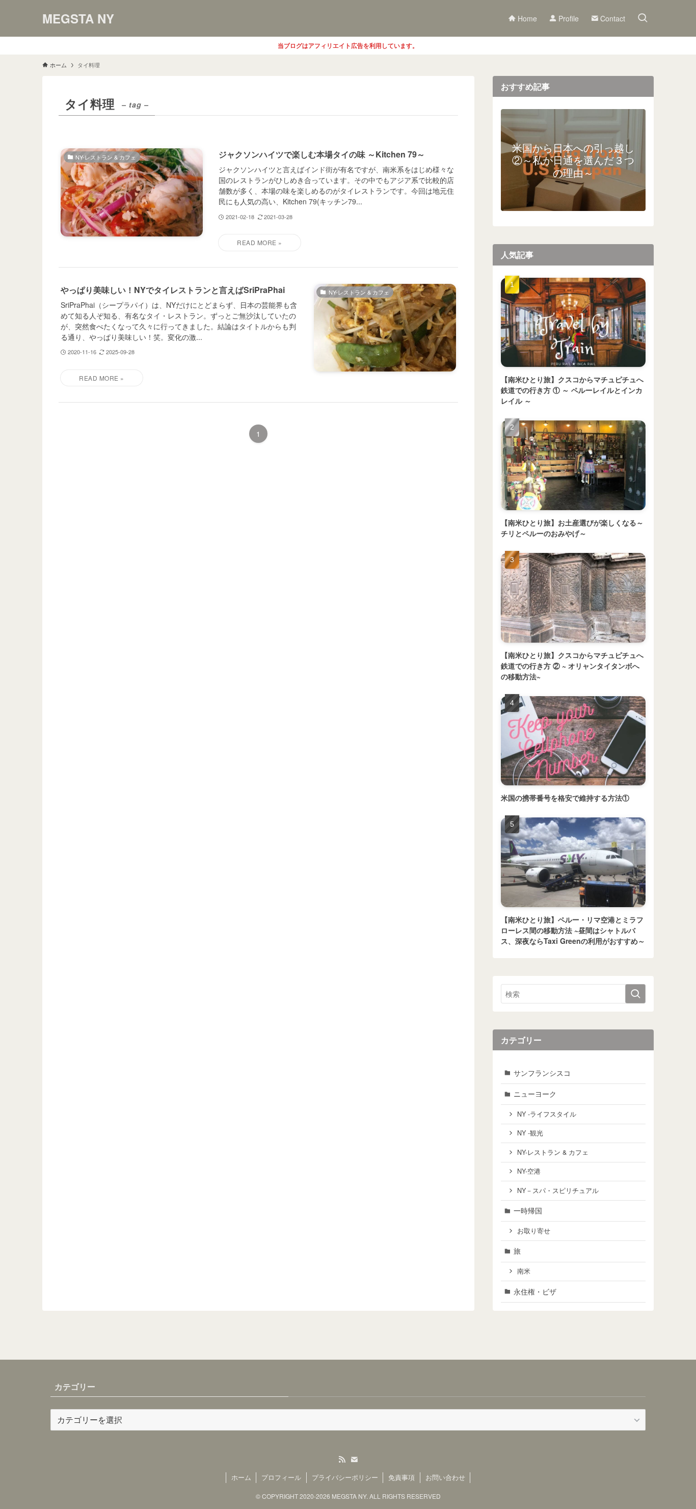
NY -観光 (530, 1132)
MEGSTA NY (78, 18)
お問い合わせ (445, 1477)
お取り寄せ (533, 1230)
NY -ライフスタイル (546, 1114)
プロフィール (281, 1477)
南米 (523, 1271)
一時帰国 (528, 1210)
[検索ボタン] (642, 18)
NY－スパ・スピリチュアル (558, 1190)
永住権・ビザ (535, 1291)
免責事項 (401, 1477)
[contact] (354, 1459)
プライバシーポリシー (345, 1477)
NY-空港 (529, 1171)
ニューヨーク (535, 1094)
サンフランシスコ (542, 1073)
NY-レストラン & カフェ (552, 1152)
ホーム (241, 1477)
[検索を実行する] (635, 993)
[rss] (341, 1459)
